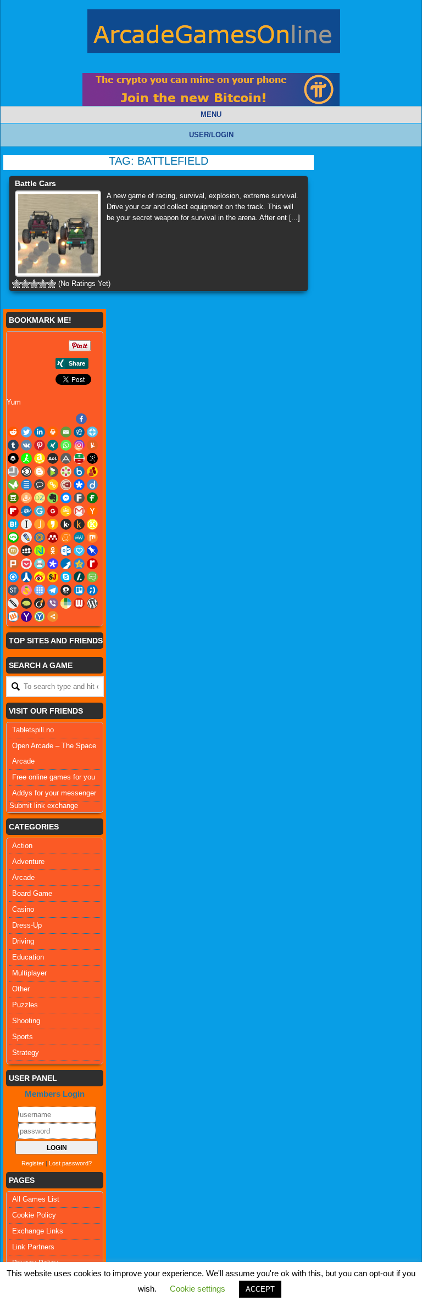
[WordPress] (92, 603)
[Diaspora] (79, 484)
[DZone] (39, 497)
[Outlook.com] (65, 550)
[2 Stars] (25, 283)
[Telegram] (52, 590)
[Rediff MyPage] (92, 563)
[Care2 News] (13, 484)
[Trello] (79, 590)
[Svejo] (26, 590)
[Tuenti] (92, 590)
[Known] (92, 524)
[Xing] (52, 445)
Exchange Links (37, 1231)
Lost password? (70, 1163)
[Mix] (92, 537)
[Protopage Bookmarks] (52, 563)
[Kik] (65, 524)
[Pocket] (26, 563)
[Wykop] (13, 616)
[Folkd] (26, 511)
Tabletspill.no (33, 730)
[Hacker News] (92, 511)
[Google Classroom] (65, 511)
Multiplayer (29, 973)
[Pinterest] (39, 445)
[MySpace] (26, 550)
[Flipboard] (13, 511)
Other (21, 989)
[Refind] (13, 576)
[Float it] (92, 432)
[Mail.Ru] (39, 537)
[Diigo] (92, 484)
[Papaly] (79, 550)
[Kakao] (52, 524)
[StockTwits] (13, 590)
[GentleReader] (39, 511)
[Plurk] (13, 563)
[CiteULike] (26, 484)
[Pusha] (65, 563)
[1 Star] (16, 283)
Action (22, 846)
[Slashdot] (79, 576)
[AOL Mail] (52, 458)
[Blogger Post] (39, 471)
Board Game (32, 893)
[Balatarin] (79, 458)
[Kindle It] (79, 524)
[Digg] (79, 432)
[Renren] (26, 576)
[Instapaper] (26, 524)
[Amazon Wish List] (39, 458)
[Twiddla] (13, 603)
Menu (211, 114)
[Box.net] (79, 471)
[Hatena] (13, 524)
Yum (14, 402)
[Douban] (13, 497)
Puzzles (25, 1005)
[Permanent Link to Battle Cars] (58, 233)
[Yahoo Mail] (26, 616)
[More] (52, 616)
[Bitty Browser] (13, 471)
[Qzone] (79, 563)
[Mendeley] (52, 537)
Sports (22, 1037)
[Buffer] (13, 458)
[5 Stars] (51, 283)
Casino (23, 909)
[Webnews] (79, 603)
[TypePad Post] (26, 603)
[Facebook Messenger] (65, 497)
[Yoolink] (39, 616)
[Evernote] (52, 497)
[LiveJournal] (26, 537)
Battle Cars (35, 183)
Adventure (28, 861)
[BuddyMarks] (92, 471)
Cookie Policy (34, 1215)
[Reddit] (13, 432)
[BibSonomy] (92, 458)
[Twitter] (26, 432)
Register (32, 1163)
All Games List (35, 1199)
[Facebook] (81, 418)
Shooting (26, 1021)
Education (28, 957)
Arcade (23, 877)
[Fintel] (92, 497)
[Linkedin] (39, 432)
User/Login (211, 135)
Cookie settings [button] (197, 1288)
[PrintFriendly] (39, 563)
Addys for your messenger (54, 793)
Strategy (25, 1052)
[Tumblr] (13, 445)
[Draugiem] (26, 497)
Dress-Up (27, 925)
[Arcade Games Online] (213, 34)
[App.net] (65, 458)
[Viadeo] (39, 603)
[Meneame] (65, 537)
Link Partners (33, 1247)
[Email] (65, 432)
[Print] (52, 432)
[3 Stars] (34, 283)
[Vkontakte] (26, 445)
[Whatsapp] (65, 445)
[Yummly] (92, 445)
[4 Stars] (42, 283)
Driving (23, 941)
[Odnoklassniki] (52, 550)
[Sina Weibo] (39, 576)
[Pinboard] (92, 550)
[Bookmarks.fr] (65, 471)
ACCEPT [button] (260, 1289)
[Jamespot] (39, 524)
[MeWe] (79, 537)
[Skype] (65, 576)
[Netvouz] (39, 550)
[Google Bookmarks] (52, 511)
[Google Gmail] (79, 511)
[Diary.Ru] (65, 484)
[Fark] (79, 497)
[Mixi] (13, 550)
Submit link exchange (43, 805)
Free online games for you (53, 777)
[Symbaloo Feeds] (39, 590)
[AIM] (26, 458)
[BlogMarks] (52, 471)
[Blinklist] (26, 471)
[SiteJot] (52, 576)
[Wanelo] (65, 603)
